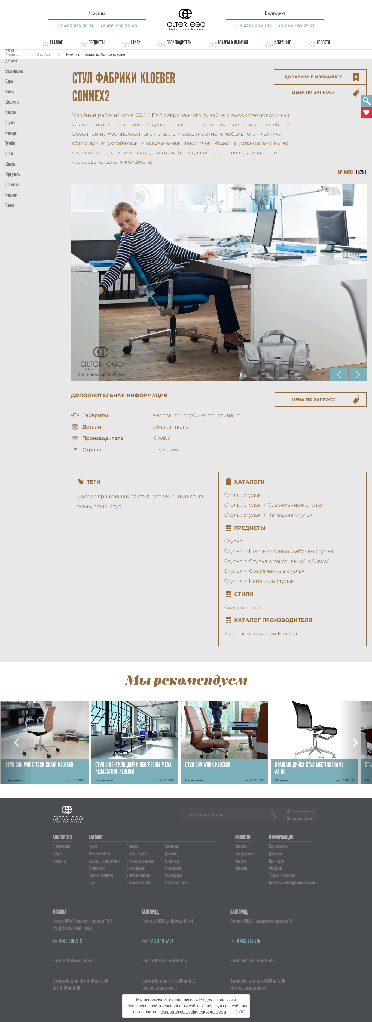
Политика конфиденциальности (292, 882)
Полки (9, 205)
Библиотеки (97, 868)
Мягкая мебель (100, 854)
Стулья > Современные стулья (264, 571)
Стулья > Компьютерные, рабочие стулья (278, 551)
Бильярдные (136, 868)
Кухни (9, 50)
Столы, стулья (242, 495)
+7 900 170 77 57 (296, 26)
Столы (9, 153)
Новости (323, 42)
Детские (171, 854)
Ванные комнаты (101, 875)
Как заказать (278, 846)
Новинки (241, 846)
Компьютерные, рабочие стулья (95, 54)
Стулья (10, 122)
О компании (61, 846)
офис (100, 506)
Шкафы (10, 164)
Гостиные (172, 846)
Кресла (10, 112)
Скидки (240, 861)
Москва (97, 13)
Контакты (59, 861)
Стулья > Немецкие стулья (259, 581)
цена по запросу (313, 92)
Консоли (11, 195)
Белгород (275, 13)
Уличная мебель (138, 875)
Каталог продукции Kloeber (261, 633)
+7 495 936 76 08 (118, 26)
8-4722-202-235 (248, 941)
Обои (92, 882)
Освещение (173, 868)
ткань (84, 506)
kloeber (86, 496)
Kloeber (163, 438)
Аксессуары (173, 875)
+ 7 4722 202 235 (254, 26)
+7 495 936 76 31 (75, 26)
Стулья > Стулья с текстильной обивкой (277, 561)
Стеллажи (12, 184)
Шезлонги (12, 102)
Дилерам (275, 854)
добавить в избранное (313, 77)
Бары (9, 81)
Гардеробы (13, 174)
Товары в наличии (233, 42)
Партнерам (277, 861)
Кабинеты (172, 861)
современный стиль (178, 496)
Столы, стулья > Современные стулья (273, 505)
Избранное (282, 42)
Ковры (10, 91)
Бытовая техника (139, 882)
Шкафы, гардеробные (104, 861)
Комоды (11, 133)
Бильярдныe (14, 71)
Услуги (58, 854)
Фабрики (275, 868)
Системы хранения (140, 861)
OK (242, 1011)
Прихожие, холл (176, 882)
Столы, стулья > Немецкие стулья (268, 515)
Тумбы (10, 143)
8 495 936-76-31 (70, 941)
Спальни (133, 846)
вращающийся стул (124, 496)
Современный (242, 607)
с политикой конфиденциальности (194, 1011)
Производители (179, 42)
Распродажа (244, 854)
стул (115, 506)
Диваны (11, 60)
